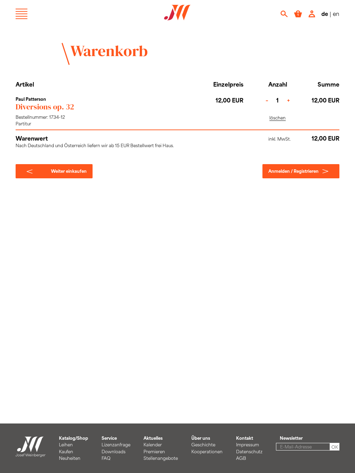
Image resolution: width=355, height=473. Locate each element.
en (336, 13)
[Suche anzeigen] (284, 13)
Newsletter (291, 438)
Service (109, 438)
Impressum (247, 444)
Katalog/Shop (73, 438)
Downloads (113, 451)
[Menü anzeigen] (21, 14)
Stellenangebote (161, 458)
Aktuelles (153, 438)
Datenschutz (249, 451)
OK (334, 447)
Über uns (200, 438)
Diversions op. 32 (45, 106)
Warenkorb (109, 50)
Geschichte (203, 444)
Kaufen (66, 451)
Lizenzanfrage (116, 444)
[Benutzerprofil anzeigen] (312, 13)
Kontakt (244, 438)
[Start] (30, 453)
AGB (241, 458)
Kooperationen (207, 451)
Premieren (154, 451)
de (324, 13)
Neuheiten (69, 458)
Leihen (66, 444)
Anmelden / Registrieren (293, 171)
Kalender (153, 444)
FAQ (106, 458)
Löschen (277, 118)
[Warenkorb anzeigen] (298, 13)
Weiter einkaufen (69, 171)
